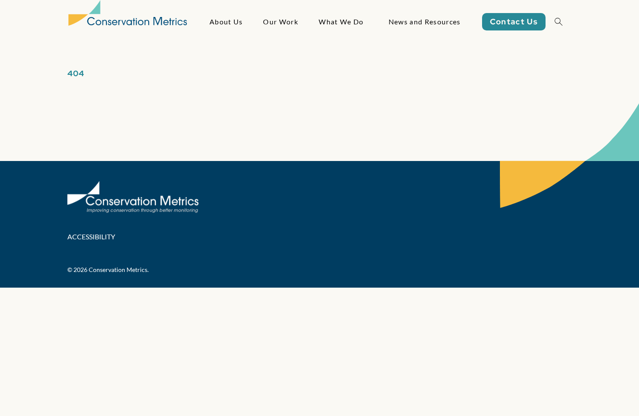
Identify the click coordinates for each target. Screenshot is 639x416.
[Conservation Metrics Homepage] (127, 22)
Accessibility (91, 236)
